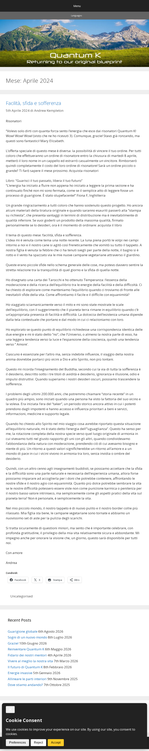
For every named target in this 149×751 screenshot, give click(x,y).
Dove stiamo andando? (25, 684)
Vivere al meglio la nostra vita (30, 661)
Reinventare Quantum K (26, 649)
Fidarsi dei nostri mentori (27, 655)
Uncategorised (21, 596)
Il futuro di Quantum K (25, 667)
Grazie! (13, 643)
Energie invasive (20, 673)
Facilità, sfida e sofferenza (33, 103)
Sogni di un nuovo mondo (27, 637)
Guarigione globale (22, 631)
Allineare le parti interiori (27, 679)
